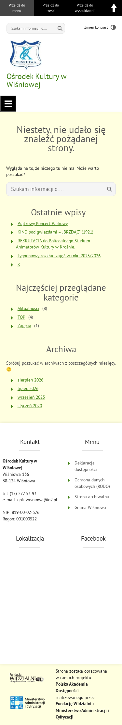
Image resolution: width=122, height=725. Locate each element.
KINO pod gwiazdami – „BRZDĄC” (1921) (55, 232)
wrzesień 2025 (31, 397)
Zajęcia (24, 326)
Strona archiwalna (92, 497)
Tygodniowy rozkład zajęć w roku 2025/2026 (59, 256)
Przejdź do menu (17, 8)
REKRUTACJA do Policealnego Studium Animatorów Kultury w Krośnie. (53, 244)
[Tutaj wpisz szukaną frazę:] (31, 28)
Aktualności (28, 308)
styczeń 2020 (30, 406)
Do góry (114, 8)
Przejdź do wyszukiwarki (85, 8)
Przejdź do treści (51, 8)
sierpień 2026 (30, 380)
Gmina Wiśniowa (90, 507)
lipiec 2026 (28, 388)
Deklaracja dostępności (86, 466)
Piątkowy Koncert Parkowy (43, 223)
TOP (21, 317)
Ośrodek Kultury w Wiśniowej (36, 80)
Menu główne (8, 104)
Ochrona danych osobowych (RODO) (92, 483)
